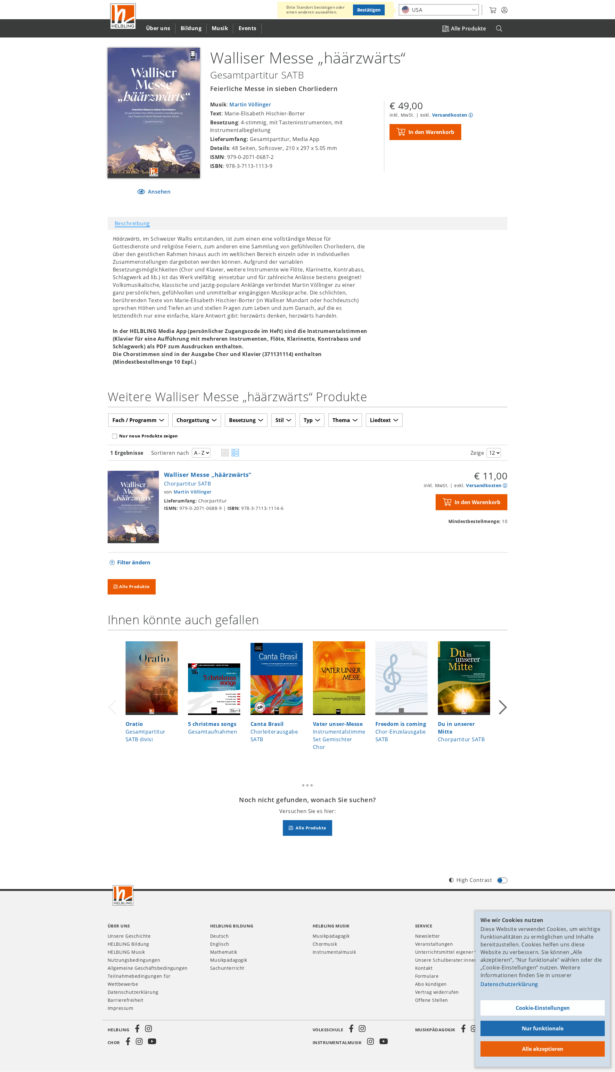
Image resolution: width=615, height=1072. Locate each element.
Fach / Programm (134, 420)
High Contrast (474, 880)
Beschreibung (132, 223)
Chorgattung (192, 420)
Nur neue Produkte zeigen (148, 436)
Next (502, 699)
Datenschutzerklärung (509, 984)
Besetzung (242, 420)
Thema (341, 420)
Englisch (219, 944)
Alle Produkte (468, 28)
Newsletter (427, 936)
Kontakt (423, 968)
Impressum (120, 1008)
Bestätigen (369, 10)
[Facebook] (137, 1029)
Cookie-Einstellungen (543, 1007)
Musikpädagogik (228, 960)
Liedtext (380, 420)
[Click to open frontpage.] (123, 16)
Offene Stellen (431, 1000)
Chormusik (325, 944)
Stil (279, 420)
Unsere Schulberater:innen (446, 960)
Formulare (427, 976)
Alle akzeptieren (542, 1048)
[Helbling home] (123, 895)
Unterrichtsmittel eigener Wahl (450, 952)
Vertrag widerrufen (437, 992)
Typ (308, 420)
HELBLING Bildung (128, 944)
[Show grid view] (225, 453)
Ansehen (158, 191)
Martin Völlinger (250, 104)
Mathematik (223, 952)
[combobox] (439, 9)
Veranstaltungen (434, 944)
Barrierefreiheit (126, 1000)
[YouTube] (152, 1041)
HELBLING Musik (126, 952)
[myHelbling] (504, 10)
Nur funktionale (542, 1028)
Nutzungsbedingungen (134, 960)
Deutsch (219, 936)
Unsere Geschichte (129, 936)
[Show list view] (235, 453)
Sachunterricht (227, 968)
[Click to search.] (499, 28)
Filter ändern (134, 562)
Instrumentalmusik (334, 952)
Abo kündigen (431, 984)
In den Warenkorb (431, 132)
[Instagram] (148, 1029)
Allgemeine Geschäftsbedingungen (148, 968)
